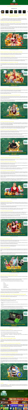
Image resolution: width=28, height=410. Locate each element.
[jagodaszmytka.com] (14, 1)
